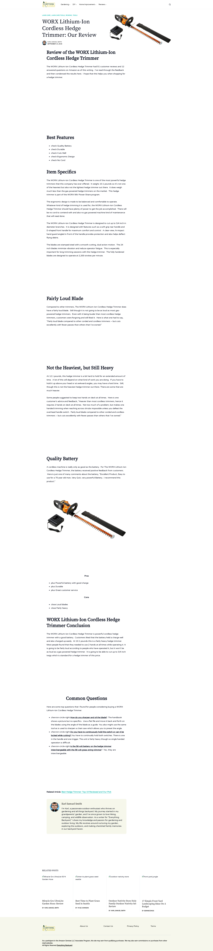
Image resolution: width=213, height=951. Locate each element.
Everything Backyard (64, 945)
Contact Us (108, 926)
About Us (84, 926)
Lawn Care (46, 15)
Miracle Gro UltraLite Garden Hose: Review (52, 902)
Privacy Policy (133, 926)
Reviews (69, 15)
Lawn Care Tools (58, 15)
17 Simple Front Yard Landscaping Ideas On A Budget (154, 904)
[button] (170, 4)
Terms (153, 926)
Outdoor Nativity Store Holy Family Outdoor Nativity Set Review (122, 904)
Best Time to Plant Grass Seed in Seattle (87, 902)
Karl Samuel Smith (54, 42)
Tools (75, 15)
